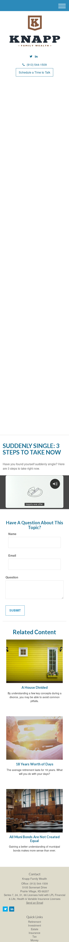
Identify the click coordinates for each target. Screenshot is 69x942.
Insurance (34, 933)
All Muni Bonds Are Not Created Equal (34, 839)
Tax (34, 936)
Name (12, 534)
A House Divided (35, 687)
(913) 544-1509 (37, 64)
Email (12, 555)
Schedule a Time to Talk (34, 72)
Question (12, 577)
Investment (34, 925)
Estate (34, 929)
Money (34, 940)
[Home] (34, 31)
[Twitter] (31, 56)
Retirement (34, 922)
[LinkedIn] (36, 56)
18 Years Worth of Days (34, 764)
